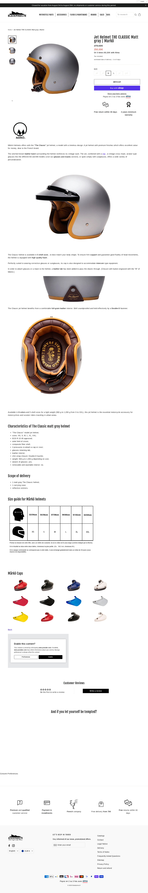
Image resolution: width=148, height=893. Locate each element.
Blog (108, 15)
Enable (50, 657)
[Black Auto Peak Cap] (47, 592)
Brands (94, 15)
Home (10, 30)
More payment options (117, 94)
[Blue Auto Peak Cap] (74, 592)
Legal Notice (102, 844)
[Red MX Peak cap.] (21, 608)
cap (103, 154)
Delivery (100, 848)
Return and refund (104, 868)
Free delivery (101, 812)
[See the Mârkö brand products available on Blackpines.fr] (20, 140)
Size (96, 69)
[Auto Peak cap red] (21, 592)
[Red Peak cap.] (47, 624)
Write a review (96, 691)
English (12, 851)
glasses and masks (62, 157)
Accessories (62, 15)
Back (10, 630)
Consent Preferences (9, 774)
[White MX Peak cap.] (101, 608)
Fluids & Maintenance (78, 15)
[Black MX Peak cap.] (47, 608)
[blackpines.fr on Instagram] (13, 845)
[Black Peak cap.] (74, 624)
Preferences (26, 657)
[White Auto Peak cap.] (101, 592)
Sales (102, 15)
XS (97, 73)
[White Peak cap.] (101, 624)
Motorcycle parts (46, 15)
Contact (100, 840)
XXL (126, 73)
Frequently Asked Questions (108, 856)
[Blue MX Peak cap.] (74, 608)
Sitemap (100, 860)
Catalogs (100, 836)
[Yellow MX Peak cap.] (21, 624)
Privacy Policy (103, 864)
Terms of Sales (103, 852)
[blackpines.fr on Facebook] (9, 845)
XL (119, 73)
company (74, 812)
